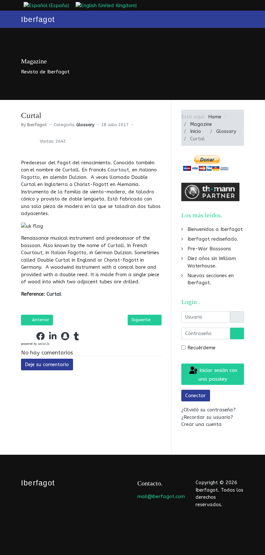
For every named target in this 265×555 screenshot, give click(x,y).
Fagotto (30, 177)
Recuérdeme (201, 348)
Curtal (54, 294)
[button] (27, 336)
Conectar (195, 395)
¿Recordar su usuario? (207, 417)
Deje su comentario (47, 364)
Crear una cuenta (202, 424)
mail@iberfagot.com (161, 496)
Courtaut (118, 170)
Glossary (85, 124)
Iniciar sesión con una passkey (217, 374)
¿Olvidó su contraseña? (208, 410)
